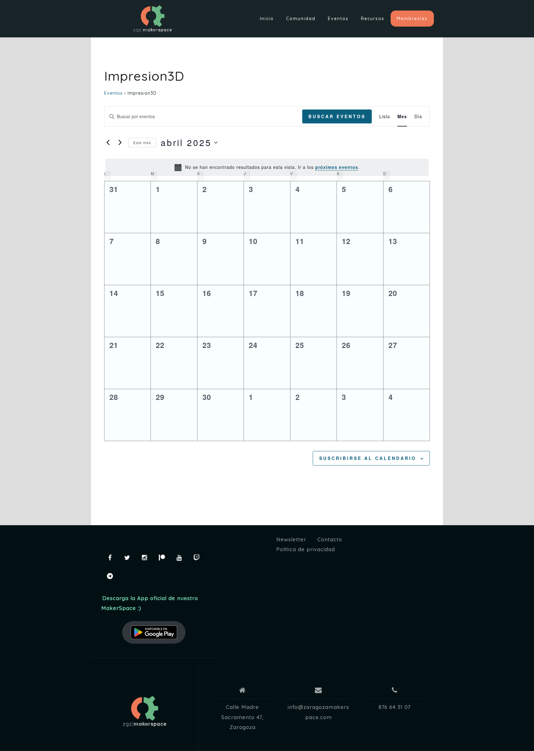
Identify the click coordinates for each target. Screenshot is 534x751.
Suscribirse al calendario (367, 458)
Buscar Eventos (337, 116)
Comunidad (301, 18)
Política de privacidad (305, 549)
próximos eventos (336, 167)
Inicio (267, 18)
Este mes (142, 142)
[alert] (267, 167)
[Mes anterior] (108, 142)
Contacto (329, 539)
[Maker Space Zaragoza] (144, 711)
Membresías (412, 18)
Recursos (372, 18)
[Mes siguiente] (120, 142)
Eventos (338, 18)
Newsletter (291, 539)
